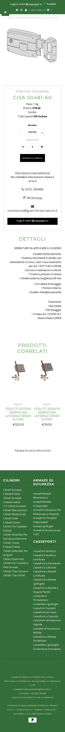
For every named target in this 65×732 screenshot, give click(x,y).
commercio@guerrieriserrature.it (32, 210)
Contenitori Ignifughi (45, 604)
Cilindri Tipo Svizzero (15, 571)
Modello (32, 125)
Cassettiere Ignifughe (46, 645)
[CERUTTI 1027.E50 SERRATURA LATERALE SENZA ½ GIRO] (18, 380)
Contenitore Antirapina (47, 649)
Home (10, 17)
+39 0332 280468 (38, 693)
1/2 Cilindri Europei (14, 506)
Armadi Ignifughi (43, 526)
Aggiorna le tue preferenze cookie (32, 714)
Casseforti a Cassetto (45, 616)
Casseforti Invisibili (44, 608)
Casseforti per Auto (44, 612)
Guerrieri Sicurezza (37, 705)
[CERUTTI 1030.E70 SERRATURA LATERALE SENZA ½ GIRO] (46, 380)
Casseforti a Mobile (44, 567)
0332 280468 (33, 189)
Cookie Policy (24, 709)
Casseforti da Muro (44, 551)
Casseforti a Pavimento (47, 563)
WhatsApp (34, 198)
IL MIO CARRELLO (40, 10)
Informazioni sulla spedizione (32, 173)
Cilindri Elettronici (13, 559)
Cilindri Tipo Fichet (14, 575)
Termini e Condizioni (45, 709)
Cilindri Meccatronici (15, 510)
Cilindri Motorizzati (14, 514)
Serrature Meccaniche (28, 17)
